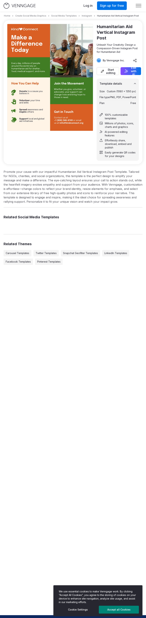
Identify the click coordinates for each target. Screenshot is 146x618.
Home (7, 15)
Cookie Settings (78, 609)
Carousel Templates (17, 253)
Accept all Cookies (119, 609)
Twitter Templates (46, 253)
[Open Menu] (138, 6)
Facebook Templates (18, 261)
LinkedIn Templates (115, 253)
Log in (88, 5)
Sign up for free (112, 5)
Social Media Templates (64, 15)
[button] (108, 71)
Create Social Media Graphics (30, 15)
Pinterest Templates (49, 261)
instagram (87, 15)
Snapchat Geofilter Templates (80, 253)
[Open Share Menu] (135, 60)
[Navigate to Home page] (20, 6)
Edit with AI (133, 71)
